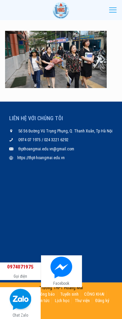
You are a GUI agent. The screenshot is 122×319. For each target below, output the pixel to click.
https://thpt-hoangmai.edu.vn (41, 157)
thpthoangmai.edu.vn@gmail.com (46, 149)
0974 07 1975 (30, 139)
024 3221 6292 (55, 139)
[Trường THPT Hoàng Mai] (61, 10)
